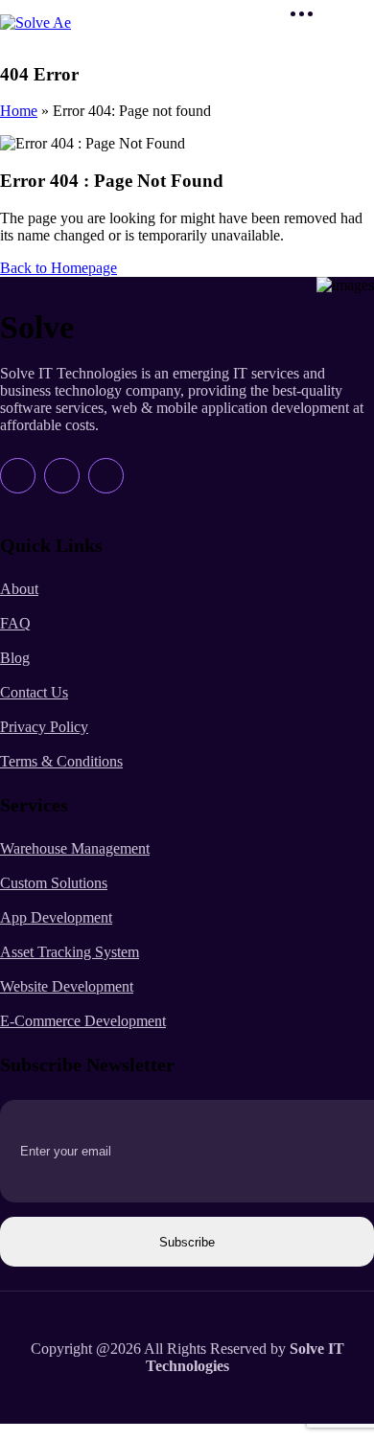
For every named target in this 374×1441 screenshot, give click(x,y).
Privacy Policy (44, 727)
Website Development (66, 986)
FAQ (15, 623)
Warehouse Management (75, 848)
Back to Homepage (58, 268)
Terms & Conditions (61, 761)
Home (18, 111)
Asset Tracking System (69, 952)
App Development (56, 917)
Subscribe (187, 1242)
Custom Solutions (53, 883)
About (19, 589)
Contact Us (34, 692)
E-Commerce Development (83, 1021)
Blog (15, 658)
